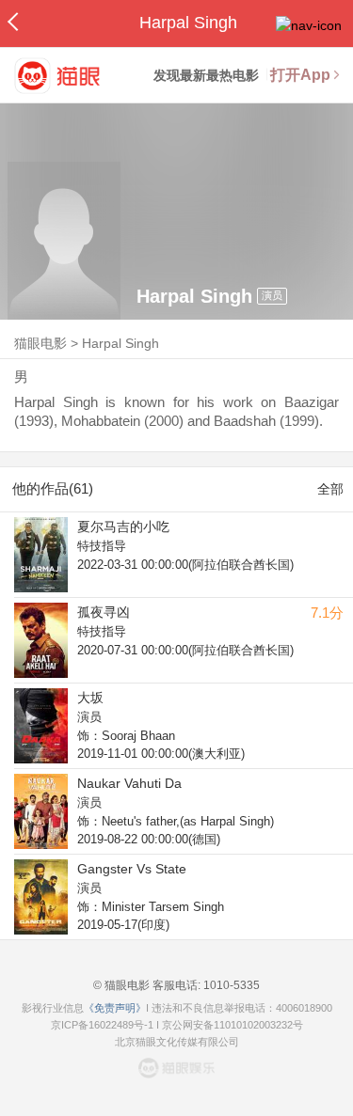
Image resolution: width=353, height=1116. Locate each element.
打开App (300, 75)
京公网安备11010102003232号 (232, 1024)
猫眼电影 (40, 343)
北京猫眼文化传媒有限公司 (177, 1041)
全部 (330, 488)
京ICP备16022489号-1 (102, 1024)
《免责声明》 (115, 1008)
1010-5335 (230, 985)
